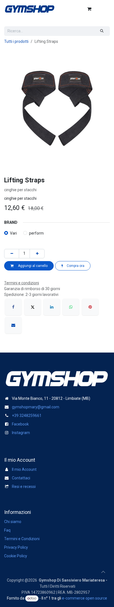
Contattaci (21, 478)
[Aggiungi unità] (37, 253)
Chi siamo (12, 521)
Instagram (21, 432)
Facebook (20, 424)
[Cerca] (102, 31)
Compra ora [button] (75, 266)
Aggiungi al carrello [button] (32, 266)
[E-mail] (13, 325)
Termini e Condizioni (22, 539)
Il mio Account (24, 469)
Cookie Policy (15, 556)
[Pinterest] (90, 307)
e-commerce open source (84, 598)
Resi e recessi (24, 486)
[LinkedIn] (51, 307)
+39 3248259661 (27, 415)
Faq (7, 530)
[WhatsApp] (71, 307)
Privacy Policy (16, 547)
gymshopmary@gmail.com (35, 407)
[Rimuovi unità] (11, 253)
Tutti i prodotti (16, 41)
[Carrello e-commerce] (89, 9)
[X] (32, 307)
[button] (103, 572)
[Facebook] (13, 307)
